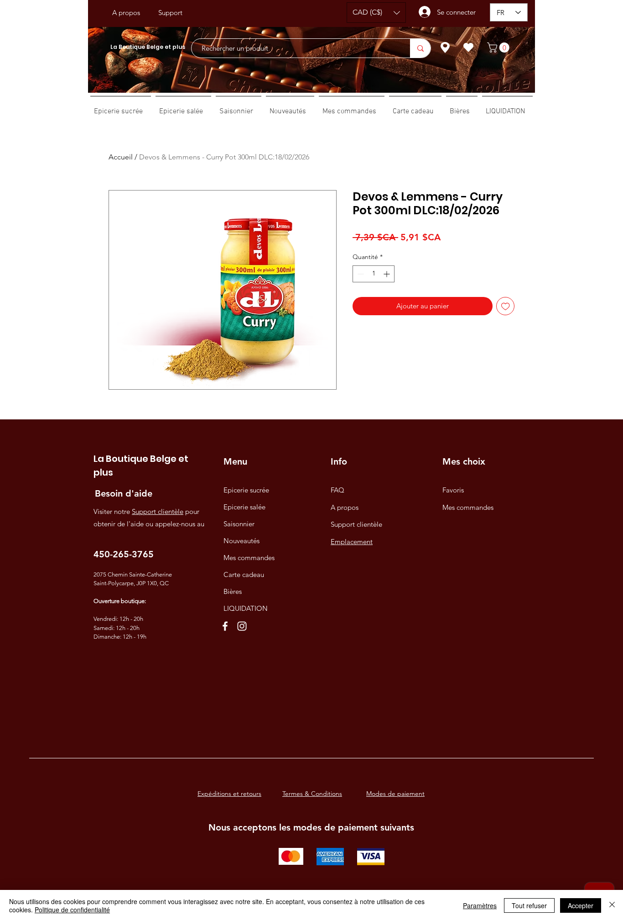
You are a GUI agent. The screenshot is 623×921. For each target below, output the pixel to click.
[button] (376, 12)
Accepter (580, 905)
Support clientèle (157, 511)
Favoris (453, 490)
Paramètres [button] (480, 905)
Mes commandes (249, 557)
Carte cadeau (243, 574)
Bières (232, 591)
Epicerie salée (244, 507)
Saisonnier (238, 523)
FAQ (337, 490)
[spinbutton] (373, 274)
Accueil (121, 157)
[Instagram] (242, 626)
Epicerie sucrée (246, 490)
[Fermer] (612, 905)
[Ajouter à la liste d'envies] (505, 306)
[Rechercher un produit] (420, 48)
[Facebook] (225, 626)
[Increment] (387, 274)
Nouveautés (241, 540)
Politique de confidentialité (72, 909)
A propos (344, 507)
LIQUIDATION (245, 608)
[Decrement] (359, 274)
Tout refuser (529, 905)
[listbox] (376, 12)
